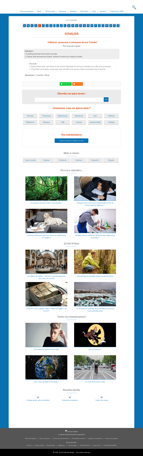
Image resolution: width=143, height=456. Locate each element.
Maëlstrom (30, 122)
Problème (78, 84)
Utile (62, 122)
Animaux (62, 11)
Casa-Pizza (96, 445)
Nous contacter (44, 438)
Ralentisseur (63, 116)
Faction (79, 122)
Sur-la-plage (72, 445)
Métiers (73, 11)
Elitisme (111, 116)
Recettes (84, 11)
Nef (95, 116)
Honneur (78, 160)
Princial (29, 445)
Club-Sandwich (85, 445)
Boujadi (111, 160)
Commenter (67, 84)
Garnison (46, 122)
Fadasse (46, 160)
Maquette (95, 160)
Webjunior (61, 445)
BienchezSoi (51, 445)
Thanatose (46, 116)
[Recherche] (134, 6)
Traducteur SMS (117, 11)
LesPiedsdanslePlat (110, 445)
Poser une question (111, 438)
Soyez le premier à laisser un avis (71, 141)
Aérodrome (79, 116)
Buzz (39, 11)
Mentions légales (30, 438)
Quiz (94, 11)
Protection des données (61, 438)
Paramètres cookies (78, 438)
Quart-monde (30, 160)
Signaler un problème (95, 438)
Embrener (62, 160)
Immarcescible (95, 122)
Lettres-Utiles (39, 445)
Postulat (30, 116)
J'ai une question (26, 11)
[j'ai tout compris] (71, 5)
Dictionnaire (50, 11)
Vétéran (111, 122)
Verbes (103, 11)
